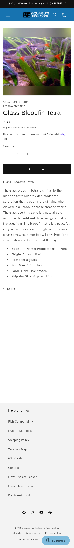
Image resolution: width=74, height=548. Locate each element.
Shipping (7, 127)
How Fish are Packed (22, 477)
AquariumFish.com (34, 528)
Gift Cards (15, 458)
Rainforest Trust (19, 495)
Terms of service (28, 539)
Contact (13, 467)
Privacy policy (53, 533)
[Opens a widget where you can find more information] (56, 541)
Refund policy (33, 533)
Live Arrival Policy (20, 430)
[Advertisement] (37, 351)
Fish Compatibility (20, 421)
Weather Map (17, 449)
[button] (8, 14)
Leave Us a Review (21, 486)
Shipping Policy (18, 440)
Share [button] (11, 288)
